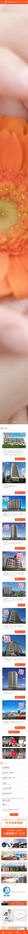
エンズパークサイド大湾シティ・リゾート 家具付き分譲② (13, 800)
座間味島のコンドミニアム (14, 848)
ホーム (21, 2)
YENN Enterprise (13, 2)
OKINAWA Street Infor (8, 778)
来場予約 (10, 932)
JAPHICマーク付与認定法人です (17, 892)
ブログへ (14, 814)
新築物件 (3, 932)
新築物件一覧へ (14, 732)
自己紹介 (6, 783)
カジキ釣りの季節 (6, 788)
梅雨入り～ (6, 805)
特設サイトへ (20, 459)
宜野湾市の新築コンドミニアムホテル (14, 860)
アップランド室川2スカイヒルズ (10, 810)
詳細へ (21, 605)
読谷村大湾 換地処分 (8, 773)
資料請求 (17, 932)
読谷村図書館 (6, 768)
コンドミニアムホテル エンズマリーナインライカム (14, 872)
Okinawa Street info (7, 794)
